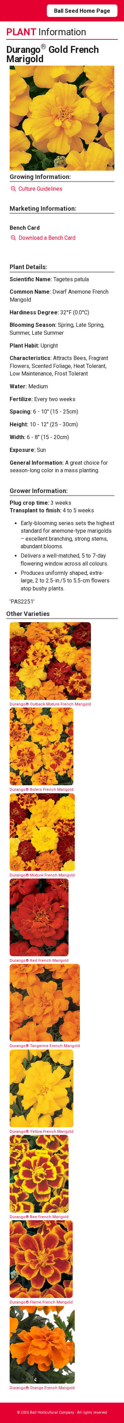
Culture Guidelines (39, 189)
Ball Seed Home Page (82, 11)
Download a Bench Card (46, 238)
